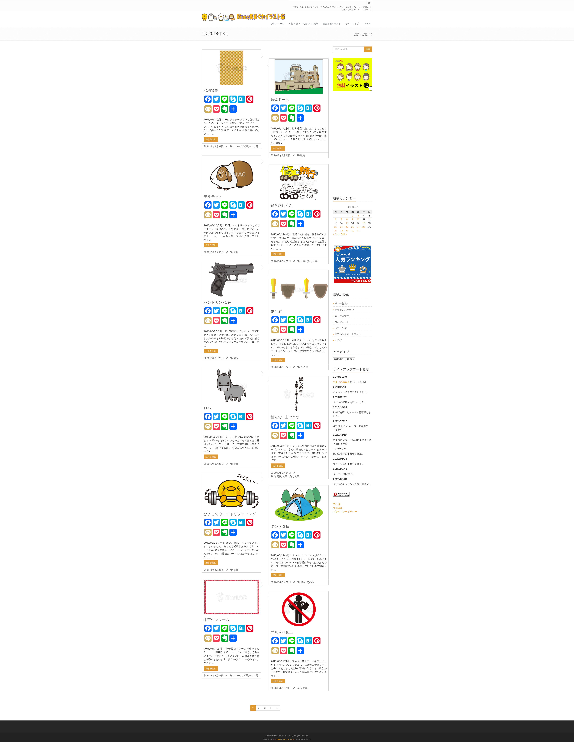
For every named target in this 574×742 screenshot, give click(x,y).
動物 (236, 252)
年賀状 (277, 476)
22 (346, 226)
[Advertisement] (352, 145)
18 (363, 223)
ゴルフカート (342, 321)
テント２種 (280, 526)
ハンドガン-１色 (217, 302)
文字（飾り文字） (310, 261)
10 (358, 219)
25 (363, 226)
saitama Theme (288, 739)
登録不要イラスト (332, 23)
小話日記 (293, 23)
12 (369, 219)
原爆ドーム (280, 99)
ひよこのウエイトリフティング (230, 514)
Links (367, 23)
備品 (236, 358)
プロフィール (277, 23)
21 (341, 226)
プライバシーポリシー (345, 511)
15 (347, 223)
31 (358, 230)
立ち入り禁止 (282, 632)
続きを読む (211, 139)
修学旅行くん (282, 205)
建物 (302, 155)
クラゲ (338, 340)
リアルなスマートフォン (348, 334)
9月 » (344, 234)
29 (346, 230)
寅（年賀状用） (343, 315)
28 (341, 230)
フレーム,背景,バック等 (245, 146)
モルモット (213, 196)
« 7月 (336, 234)
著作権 (336, 504)
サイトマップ (352, 23)
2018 (364, 34)
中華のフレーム (216, 620)
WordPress (277, 739)
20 (335, 226)
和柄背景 (211, 91)
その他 (304, 367)
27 (335, 230)
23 (352, 226)
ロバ (207, 408)
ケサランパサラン (344, 309)
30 (352, 230)
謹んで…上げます (285, 417)
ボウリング (341, 328)
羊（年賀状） (342, 303)
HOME (356, 34)
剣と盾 (276, 311)
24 (358, 226)
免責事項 (338, 507)
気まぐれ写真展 (310, 23)
